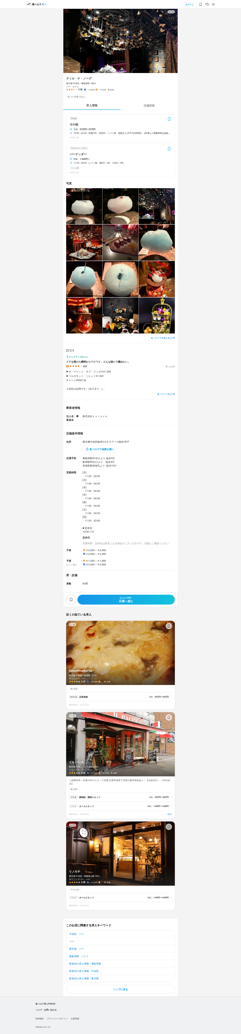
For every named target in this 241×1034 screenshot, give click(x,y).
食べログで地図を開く (101, 449)
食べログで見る (164, 393)
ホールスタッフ (86, 806)
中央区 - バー (76, 934)
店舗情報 (149, 105)
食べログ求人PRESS (45, 1003)
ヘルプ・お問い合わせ (46, 1009)
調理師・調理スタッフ (89, 797)
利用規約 (39, 1018)
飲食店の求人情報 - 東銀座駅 (85, 963)
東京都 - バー (76, 948)
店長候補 (83, 697)
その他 (74, 124)
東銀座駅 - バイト (79, 956)
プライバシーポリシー (57, 1018)
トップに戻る (120, 989)
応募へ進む (126, 599)
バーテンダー (78, 154)
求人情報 (92, 105)
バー (71, 941)
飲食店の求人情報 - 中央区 (84, 971)
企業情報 (75, 1018)
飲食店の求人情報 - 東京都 (84, 978)
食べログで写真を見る (161, 337)
